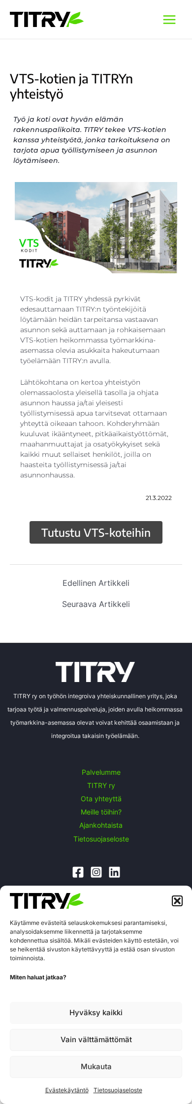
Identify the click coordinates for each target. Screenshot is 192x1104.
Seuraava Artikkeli (96, 604)
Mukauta (96, 1066)
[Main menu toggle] (169, 19)
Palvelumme (101, 772)
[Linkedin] (114, 872)
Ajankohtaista (101, 825)
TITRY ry (101, 785)
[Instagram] (96, 872)
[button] (177, 901)
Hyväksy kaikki (96, 1012)
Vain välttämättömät (96, 1039)
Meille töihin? (101, 812)
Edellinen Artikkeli (96, 583)
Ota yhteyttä (101, 798)
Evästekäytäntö (67, 1090)
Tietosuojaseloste (118, 1090)
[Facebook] (78, 872)
